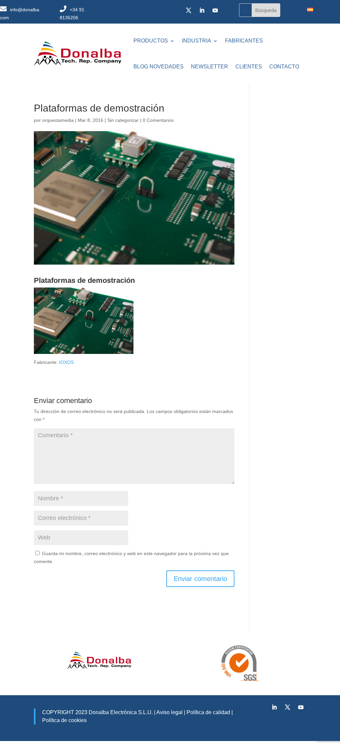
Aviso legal (169, 712)
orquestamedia (58, 120)
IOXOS (66, 362)
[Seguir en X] (188, 10)
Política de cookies (64, 720)
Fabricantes (244, 40)
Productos (150, 40)
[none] (313, 9)
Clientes (248, 66)
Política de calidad (207, 712)
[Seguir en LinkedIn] (202, 10)
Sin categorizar (123, 120)
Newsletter (209, 66)
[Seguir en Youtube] (215, 10)
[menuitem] (313, 9)
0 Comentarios (158, 120)
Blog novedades (158, 66)
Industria (196, 40)
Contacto (284, 66)
